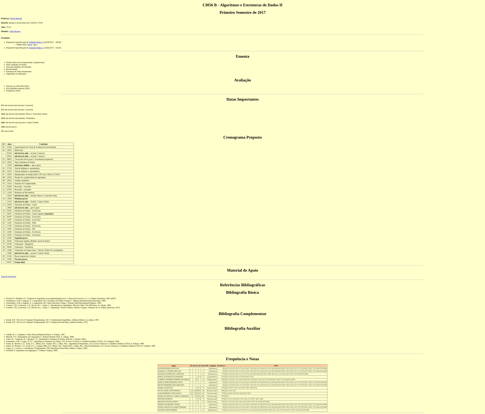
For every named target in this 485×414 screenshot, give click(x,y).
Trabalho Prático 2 (36, 42)
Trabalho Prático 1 (36, 48)
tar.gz (30, 44)
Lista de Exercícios (8, 276)
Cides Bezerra (14, 31)
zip (35, 44)
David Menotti (16, 18)
